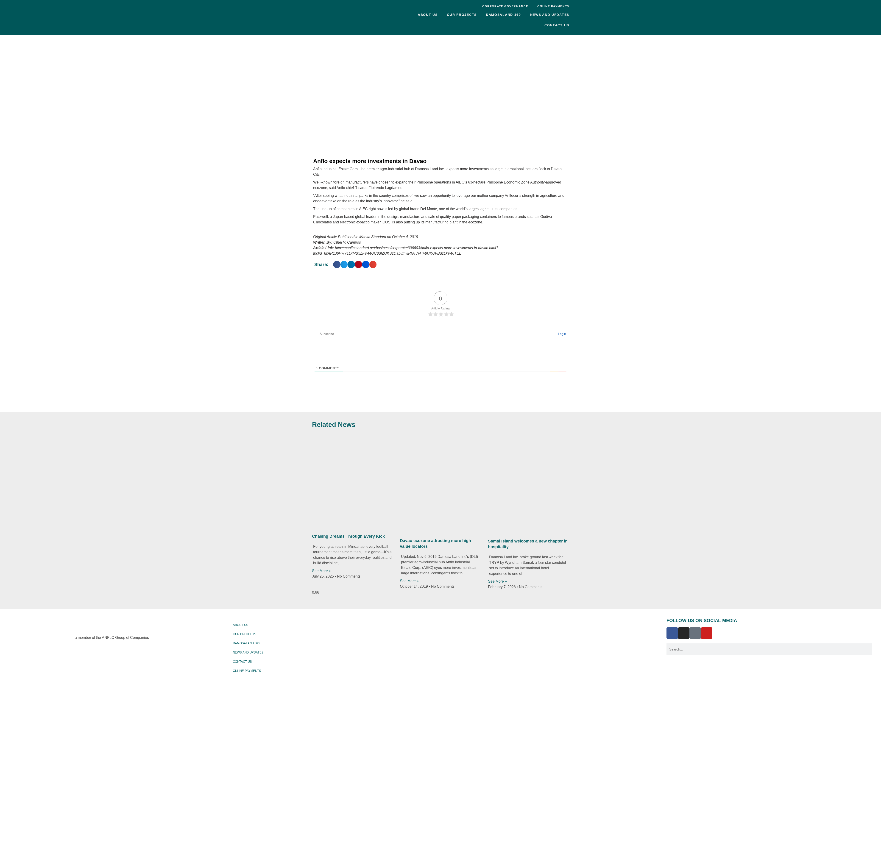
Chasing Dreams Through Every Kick (348, 536)
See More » (321, 571)
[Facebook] (672, 633)
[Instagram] (683, 633)
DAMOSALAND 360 (503, 15)
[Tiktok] (695, 633)
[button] (336, 264)
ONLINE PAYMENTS (553, 6)
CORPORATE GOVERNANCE (505, 6)
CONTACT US (556, 25)
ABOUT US (428, 15)
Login (561, 334)
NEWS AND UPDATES (549, 15)
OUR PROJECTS (462, 15)
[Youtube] (706, 633)
